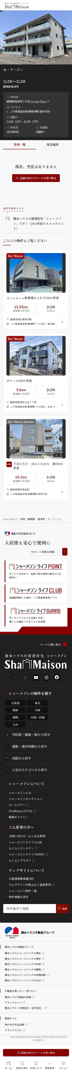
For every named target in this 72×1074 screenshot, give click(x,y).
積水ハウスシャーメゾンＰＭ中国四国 (25, 975)
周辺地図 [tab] (52, 144)
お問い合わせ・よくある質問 (27, 836)
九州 (15, 724)
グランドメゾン (13, 1002)
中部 (22, 519)
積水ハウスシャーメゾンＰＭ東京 (23, 958)
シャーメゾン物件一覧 (23, 891)
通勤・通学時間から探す (29, 746)
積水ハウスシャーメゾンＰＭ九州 (23, 980)
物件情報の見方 (18, 897)
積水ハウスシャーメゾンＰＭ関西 (23, 969)
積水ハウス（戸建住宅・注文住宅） (24, 1008)
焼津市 (41, 519)
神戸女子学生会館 (14, 1024)
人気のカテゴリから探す (29, 769)
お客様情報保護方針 (21, 879)
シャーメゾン (10, 519)
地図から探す (21, 758)
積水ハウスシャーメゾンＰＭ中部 (23, 964)
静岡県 (31, 519)
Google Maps (39, 101)
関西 (15, 717)
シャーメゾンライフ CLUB (25, 842)
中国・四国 (38, 717)
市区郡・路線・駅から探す (31, 734)
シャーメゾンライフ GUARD (26, 854)
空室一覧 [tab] (20, 144)
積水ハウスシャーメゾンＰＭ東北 (23, 953)
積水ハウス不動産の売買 (18, 997)
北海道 (15, 703)
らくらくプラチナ (20, 860)
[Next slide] (61, 272)
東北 (37, 703)
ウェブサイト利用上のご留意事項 (30, 885)
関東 (15, 710)
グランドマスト (13, 1030)
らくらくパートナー (21, 848)
